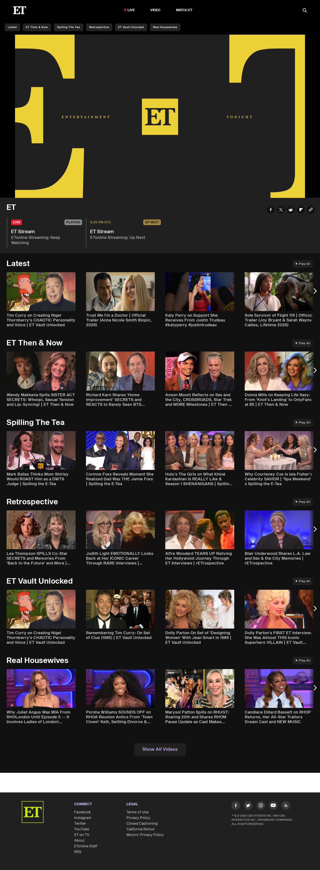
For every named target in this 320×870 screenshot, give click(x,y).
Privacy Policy (138, 818)
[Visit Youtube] (273, 805)
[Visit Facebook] (235, 806)
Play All (304, 264)
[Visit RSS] (285, 806)
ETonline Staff (86, 846)
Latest (12, 27)
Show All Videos (160, 749)
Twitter (80, 823)
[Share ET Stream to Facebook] (270, 210)
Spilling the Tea (68, 27)
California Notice (140, 829)
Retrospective (99, 27)
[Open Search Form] (305, 11)
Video (155, 10)
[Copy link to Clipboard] (311, 210)
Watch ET (184, 10)
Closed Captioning (142, 823)
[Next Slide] (314, 293)
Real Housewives (165, 27)
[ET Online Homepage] (19, 10)
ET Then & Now (37, 27)
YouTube (81, 829)
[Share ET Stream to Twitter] (280, 210)
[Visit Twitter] (248, 806)
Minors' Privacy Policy (145, 835)
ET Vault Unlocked (131, 27)
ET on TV (81, 835)
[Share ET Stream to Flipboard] (300, 210)
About (79, 840)
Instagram (82, 818)
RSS (77, 852)
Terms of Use (137, 812)
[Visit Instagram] (260, 806)
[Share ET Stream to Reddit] (290, 210)
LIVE (131, 10)
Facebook (82, 812)
